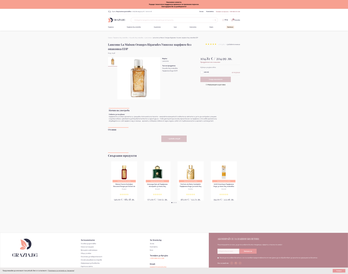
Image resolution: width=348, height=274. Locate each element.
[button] (172, 202)
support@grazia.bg (158, 267)
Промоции (230, 27)
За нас (201, 11)
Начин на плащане (87, 247)
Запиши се (248, 251)
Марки (211, 27)
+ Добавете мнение (233, 44)
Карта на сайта (87, 266)
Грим (175, 27)
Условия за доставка (88, 243)
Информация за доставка (216, 85)
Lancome (165, 61)
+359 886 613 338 (234, 11)
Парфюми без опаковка (134, 27)
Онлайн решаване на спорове (91, 260)
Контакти (210, 11)
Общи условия (86, 253)
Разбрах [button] (339, 270)
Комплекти (193, 27)
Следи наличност (215, 79)
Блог (151, 250)
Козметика (157, 27)
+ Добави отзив (174, 139)
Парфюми (111, 27)
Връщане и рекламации (89, 250)
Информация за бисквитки (90, 263)
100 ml (206, 72)
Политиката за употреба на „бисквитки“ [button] (61, 270)
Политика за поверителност (91, 257)
